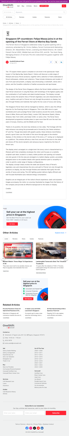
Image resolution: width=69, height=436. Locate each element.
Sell (18, 6)
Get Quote (12, 224)
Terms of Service (20, 424)
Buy (23, 6)
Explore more (59, 233)
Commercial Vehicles (40, 383)
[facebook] (51, 62)
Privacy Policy (38, 424)
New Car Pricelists (8, 367)
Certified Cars (38, 373)
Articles (29, 6)
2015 (40, 356)
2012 (36, 354)
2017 (40, 359)
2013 (40, 354)
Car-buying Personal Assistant (11, 369)
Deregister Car (7, 359)
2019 (40, 361)
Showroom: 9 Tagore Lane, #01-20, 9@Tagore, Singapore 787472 (25, 335)
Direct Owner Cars (39, 375)
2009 (40, 350)
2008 (36, 350)
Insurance (6, 385)
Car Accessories (39, 385)
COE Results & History (9, 391)
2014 (36, 356)
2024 (36, 367)
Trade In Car (6, 361)
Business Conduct (48, 424)
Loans (4, 383)
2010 (36, 352)
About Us (29, 424)
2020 (36, 363)
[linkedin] (61, 62)
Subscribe (55, 413)
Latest (6, 239)
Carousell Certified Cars (10, 371)
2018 (36, 361)
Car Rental (37, 379)
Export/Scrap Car (8, 354)
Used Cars (37, 377)
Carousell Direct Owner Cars (11, 373)
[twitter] (56, 62)
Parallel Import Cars (40, 381)
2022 (36, 365)
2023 (40, 365)
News (60, 17)
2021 (40, 363)
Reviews (21, 17)
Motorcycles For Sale (40, 387)
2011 (40, 352)
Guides (35, 17)
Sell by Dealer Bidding (9, 350)
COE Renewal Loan (8, 381)
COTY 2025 (44, 6)
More (35, 6)
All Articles (7, 12)
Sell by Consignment (9, 352)
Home (4, 23)
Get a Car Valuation (8, 356)
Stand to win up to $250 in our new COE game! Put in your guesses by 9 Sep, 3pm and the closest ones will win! (34, 1)
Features (47, 17)
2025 (40, 367)
